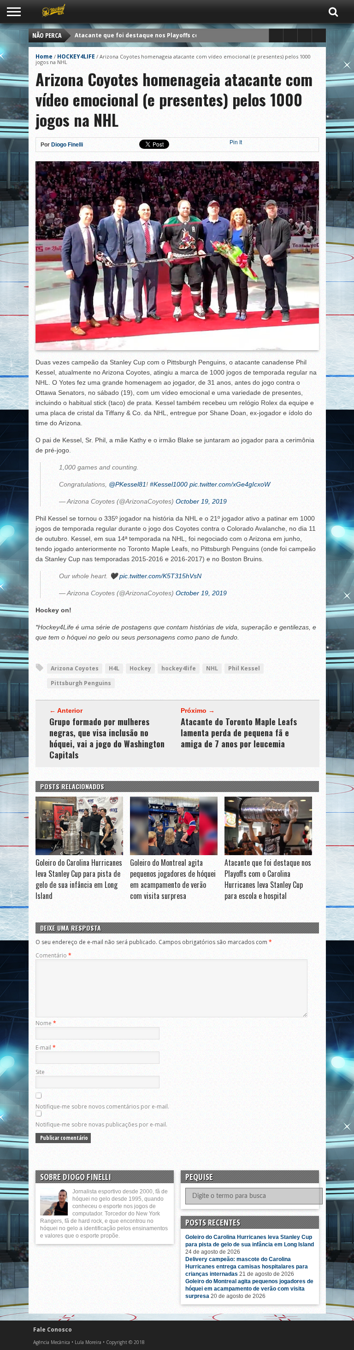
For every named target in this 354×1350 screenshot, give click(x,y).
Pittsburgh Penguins (81, 683)
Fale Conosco (52, 1329)
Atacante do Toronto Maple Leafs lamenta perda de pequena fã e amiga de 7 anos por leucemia (239, 732)
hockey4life (178, 668)
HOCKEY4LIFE (76, 56)
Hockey (140, 668)
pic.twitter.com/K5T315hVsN (160, 576)
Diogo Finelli (67, 144)
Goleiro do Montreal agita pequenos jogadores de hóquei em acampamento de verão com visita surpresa (173, 879)
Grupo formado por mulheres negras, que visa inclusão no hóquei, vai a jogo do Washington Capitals (107, 738)
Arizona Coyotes (75, 668)
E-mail (45, 1047)
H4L (114, 668)
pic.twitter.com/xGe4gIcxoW (229, 484)
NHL (212, 668)
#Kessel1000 (169, 484)
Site (40, 1072)
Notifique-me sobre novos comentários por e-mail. (102, 1106)
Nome (45, 1023)
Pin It (236, 142)
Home (44, 56)
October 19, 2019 (201, 501)
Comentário (53, 955)
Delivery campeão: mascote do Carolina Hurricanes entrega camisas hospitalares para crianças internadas (246, 1266)
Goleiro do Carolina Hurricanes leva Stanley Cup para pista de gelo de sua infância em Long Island (78, 879)
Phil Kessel (244, 668)
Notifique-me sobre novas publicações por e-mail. (101, 1124)
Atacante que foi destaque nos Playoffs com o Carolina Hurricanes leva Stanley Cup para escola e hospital (267, 879)
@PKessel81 (127, 484)
